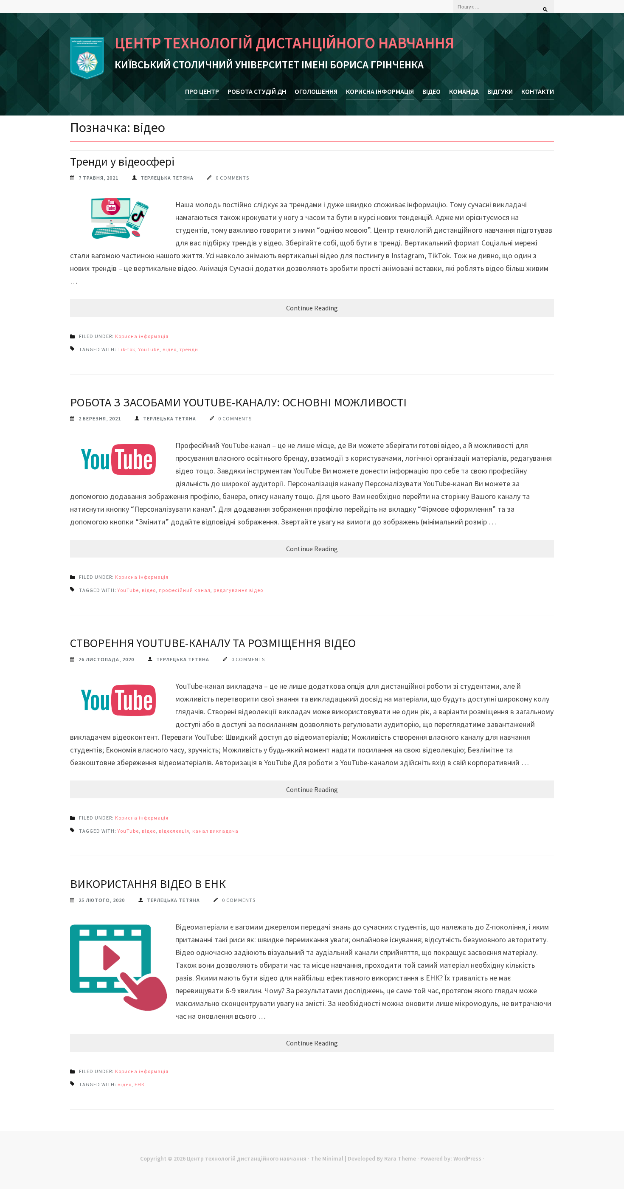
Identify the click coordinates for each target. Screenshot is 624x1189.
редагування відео (238, 590)
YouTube (149, 349)
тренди (189, 349)
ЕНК (140, 1084)
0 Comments (232, 178)
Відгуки (500, 91)
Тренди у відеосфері (122, 161)
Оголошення (316, 91)
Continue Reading (312, 308)
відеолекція (174, 831)
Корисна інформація (380, 91)
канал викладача (215, 831)
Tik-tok (126, 349)
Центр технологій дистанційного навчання (284, 43)
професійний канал (185, 590)
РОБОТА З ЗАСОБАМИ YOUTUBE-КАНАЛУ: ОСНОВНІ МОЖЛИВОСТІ (238, 402)
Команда (464, 91)
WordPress (467, 1158)
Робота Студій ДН (257, 91)
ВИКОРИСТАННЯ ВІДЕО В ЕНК (148, 883)
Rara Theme (400, 1158)
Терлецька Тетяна (167, 178)
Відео (431, 91)
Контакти (537, 91)
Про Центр (202, 91)
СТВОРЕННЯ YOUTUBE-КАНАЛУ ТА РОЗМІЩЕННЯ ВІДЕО (213, 643)
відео (170, 349)
